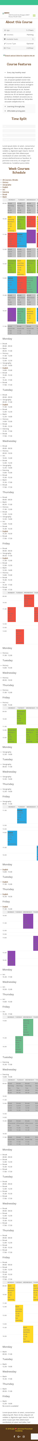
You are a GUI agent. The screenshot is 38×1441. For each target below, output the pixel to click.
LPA (13, 1429)
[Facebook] (14, 1437)
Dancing (6, 192)
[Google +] (19, 1437)
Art (4, 189)
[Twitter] (24, 1437)
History (5, 182)
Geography (7, 185)
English (5, 187)
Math (5, 197)
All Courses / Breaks (10, 180)
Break (5, 194)
